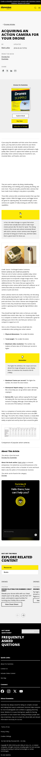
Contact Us (4, 669)
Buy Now (20, 121)
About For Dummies (7, 664)
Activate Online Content (8, 673)
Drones (4, 476)
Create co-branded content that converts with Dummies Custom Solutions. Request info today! (20, 2)
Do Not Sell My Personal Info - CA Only (13, 741)
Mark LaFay (6, 48)
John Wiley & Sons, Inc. (24, 745)
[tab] (20, 567)
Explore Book (20, 116)
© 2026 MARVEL (6, 755)
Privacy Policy (5, 731)
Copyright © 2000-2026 (8, 745)
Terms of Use (5, 727)
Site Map (3, 678)
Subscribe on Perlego (20, 126)
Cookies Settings (6, 736)
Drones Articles (9, 24)
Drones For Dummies (6, 58)
